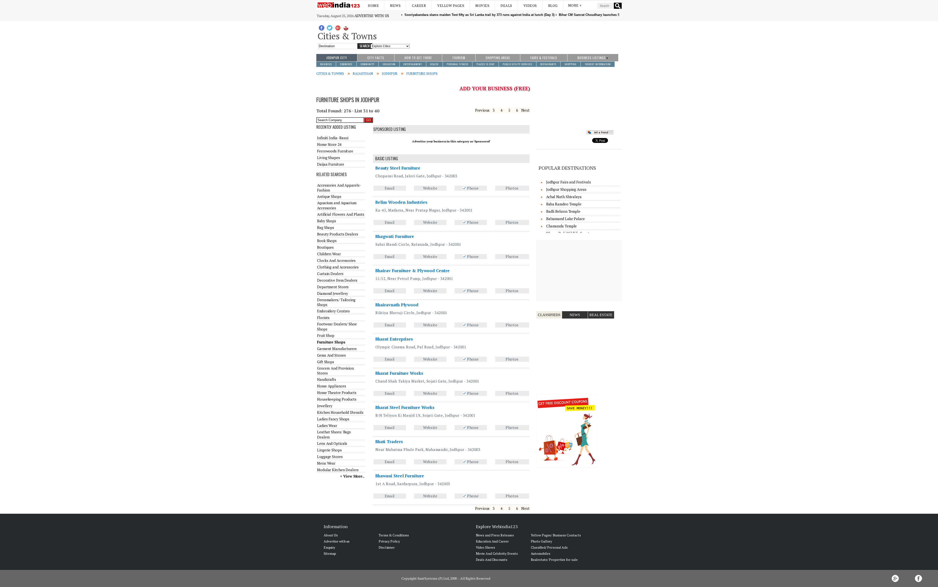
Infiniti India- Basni (332, 137)
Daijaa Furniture (330, 164)
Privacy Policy (389, 541)
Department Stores (333, 286)
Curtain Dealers (330, 273)
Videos (530, 5)
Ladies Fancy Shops (333, 418)
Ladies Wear (327, 425)
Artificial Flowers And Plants (340, 214)
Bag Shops (325, 227)
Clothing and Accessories (338, 267)
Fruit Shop (325, 335)
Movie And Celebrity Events (497, 553)
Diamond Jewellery (332, 293)
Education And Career (492, 541)
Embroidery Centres (333, 311)
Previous (482, 110)
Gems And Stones (331, 355)
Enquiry (329, 547)
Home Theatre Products (336, 392)
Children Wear (329, 253)
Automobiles (540, 553)
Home (373, 5)
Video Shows (485, 547)
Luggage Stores (330, 456)
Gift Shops (325, 361)
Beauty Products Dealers (337, 234)
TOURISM (458, 57)
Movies (482, 5)
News (395, 5)
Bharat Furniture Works (399, 373)
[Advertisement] (515, 35)
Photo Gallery (541, 541)
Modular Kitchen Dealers (338, 469)
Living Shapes (328, 157)
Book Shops (327, 240)
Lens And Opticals (332, 443)
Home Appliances (331, 386)
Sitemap (330, 553)
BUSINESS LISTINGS (591, 57)
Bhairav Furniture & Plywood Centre (412, 270)
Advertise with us (371, 15)
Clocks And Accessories (336, 260)
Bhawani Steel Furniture (399, 476)
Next (525, 110)
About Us (331, 535)
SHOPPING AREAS (498, 57)
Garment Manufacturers (337, 348)
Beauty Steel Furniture (397, 168)
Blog (553, 5)
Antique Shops (329, 196)
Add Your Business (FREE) (494, 88)
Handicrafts (326, 379)
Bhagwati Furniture (394, 236)
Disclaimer (387, 547)
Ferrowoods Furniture (335, 151)
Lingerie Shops (329, 450)
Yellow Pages (450, 5)
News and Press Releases (495, 535)
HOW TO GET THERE (418, 57)
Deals (506, 5)
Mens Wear (326, 463)
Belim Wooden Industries (401, 202)
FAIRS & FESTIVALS (543, 57)
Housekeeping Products (336, 399)
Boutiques (325, 247)
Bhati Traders (389, 441)
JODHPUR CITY (336, 57)
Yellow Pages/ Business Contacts (556, 535)
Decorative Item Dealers (337, 280)
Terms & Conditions (394, 535)
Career (419, 5)
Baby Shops (326, 220)
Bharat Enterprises (394, 339)
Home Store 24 (329, 144)
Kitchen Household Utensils (340, 412)
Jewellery (324, 405)
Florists (323, 317)
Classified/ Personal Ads (549, 547)
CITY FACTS (375, 57)
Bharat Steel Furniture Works (404, 407)
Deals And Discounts (491, 559)
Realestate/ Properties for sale (554, 559)
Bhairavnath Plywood (396, 305)
